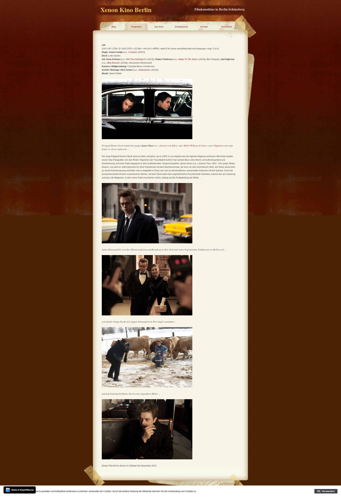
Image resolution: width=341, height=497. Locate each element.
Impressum (226, 27)
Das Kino (159, 27)
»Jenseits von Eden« (168, 145)
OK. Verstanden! (326, 491)
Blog (114, 27)
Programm (136, 27)
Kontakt (204, 27)
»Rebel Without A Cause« (195, 145)
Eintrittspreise (181, 27)
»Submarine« (144, 70)
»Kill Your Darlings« (136, 59)
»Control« (132, 52)
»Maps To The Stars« (188, 59)
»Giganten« (218, 145)
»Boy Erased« (113, 63)
